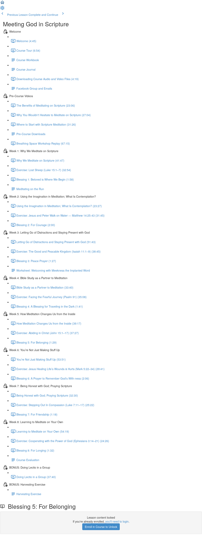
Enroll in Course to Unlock (101, 527)
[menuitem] (2, 9)
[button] (2, 4)
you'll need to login (117, 521)
